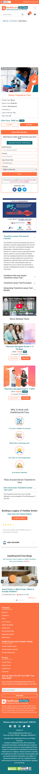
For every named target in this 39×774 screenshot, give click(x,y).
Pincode (4, 153)
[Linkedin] (15, 726)
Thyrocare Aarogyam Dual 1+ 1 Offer (19, 389)
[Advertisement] (19, 44)
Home (7, 21)
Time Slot (5, 166)
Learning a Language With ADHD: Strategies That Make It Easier (15, 590)
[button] (15, 189)
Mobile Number (7, 147)
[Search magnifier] (22, 14)
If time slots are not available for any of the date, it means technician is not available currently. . (19, 180)
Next (19, 174)
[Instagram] (19, 726)
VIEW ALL (27, 561)
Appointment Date (7, 160)
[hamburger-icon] (35, 8)
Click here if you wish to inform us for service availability (23, 181)
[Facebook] (10, 726)
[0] (28, 15)
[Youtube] (29, 726)
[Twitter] (24, 726)
